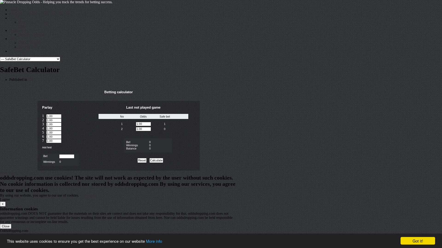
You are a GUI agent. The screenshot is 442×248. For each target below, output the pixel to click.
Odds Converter (30, 43)
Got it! (418, 241)
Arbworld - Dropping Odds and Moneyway (41, 14)
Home (13, 10)
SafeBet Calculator (32, 47)
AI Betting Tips (20, 51)
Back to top (8, 173)
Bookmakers (18, 30)
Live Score (17, 18)
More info (154, 241)
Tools (13, 39)
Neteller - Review (31, 35)
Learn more (88, 195)
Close (5, 226)
